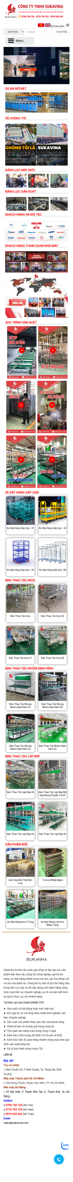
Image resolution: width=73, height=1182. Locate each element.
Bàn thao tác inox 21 (20, 658)
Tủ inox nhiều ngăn (52, 880)
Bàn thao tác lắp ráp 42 (52, 834)
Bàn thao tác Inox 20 (52, 658)
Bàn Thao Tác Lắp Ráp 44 (20, 792)
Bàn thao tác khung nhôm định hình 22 (20, 747)
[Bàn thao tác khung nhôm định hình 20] (52, 686)
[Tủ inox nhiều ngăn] (52, 862)
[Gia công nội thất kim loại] (20, 862)
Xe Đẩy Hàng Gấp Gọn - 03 (20, 570)
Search (60, 31)
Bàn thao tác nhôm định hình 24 (52, 747)
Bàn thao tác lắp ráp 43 (20, 834)
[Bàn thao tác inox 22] (52, 598)
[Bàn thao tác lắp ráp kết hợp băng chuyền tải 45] (52, 774)
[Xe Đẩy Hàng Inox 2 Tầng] (20, 904)
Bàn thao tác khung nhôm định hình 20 (53, 706)
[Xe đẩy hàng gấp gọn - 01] (20, 510)
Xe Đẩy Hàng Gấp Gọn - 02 (52, 528)
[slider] (36, 102)
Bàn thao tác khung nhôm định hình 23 (20, 706)
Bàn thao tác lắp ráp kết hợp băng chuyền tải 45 (53, 794)
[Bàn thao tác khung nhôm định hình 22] (20, 728)
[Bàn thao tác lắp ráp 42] (52, 816)
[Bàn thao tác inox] (20, 598)
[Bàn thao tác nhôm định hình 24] (52, 728)
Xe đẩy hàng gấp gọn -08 (52, 570)
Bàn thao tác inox (20, 616)
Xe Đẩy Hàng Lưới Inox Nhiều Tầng (52, 923)
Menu (19, 41)
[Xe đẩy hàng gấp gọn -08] (52, 552)
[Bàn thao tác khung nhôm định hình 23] (20, 686)
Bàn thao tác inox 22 (52, 616)
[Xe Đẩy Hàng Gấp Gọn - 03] (20, 552)
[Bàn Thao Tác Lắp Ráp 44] (20, 774)
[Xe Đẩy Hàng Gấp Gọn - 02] (52, 510)
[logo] (36, 11)
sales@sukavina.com (16, 1122)
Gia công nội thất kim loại (20, 881)
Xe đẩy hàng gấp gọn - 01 (20, 528)
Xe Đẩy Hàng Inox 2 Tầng (20, 922)
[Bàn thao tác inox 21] (20, 640)
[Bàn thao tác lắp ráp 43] (20, 816)
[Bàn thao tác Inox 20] (52, 640)
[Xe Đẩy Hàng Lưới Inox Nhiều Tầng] (52, 904)
